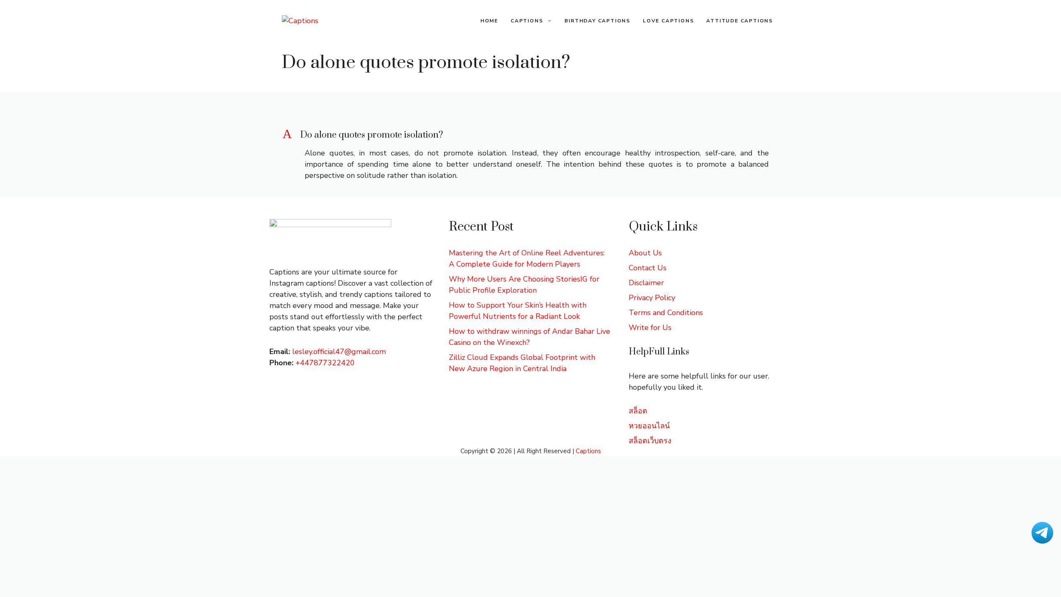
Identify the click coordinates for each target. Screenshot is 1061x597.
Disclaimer (646, 283)
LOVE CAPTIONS (668, 20)
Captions (527, 20)
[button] (530, 135)
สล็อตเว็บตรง (650, 441)
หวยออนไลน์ (649, 426)
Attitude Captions (739, 20)
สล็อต (638, 411)
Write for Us (650, 327)
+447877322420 (325, 363)
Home (489, 20)
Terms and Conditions (666, 313)
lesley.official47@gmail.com (339, 352)
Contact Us (647, 268)
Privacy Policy (652, 298)
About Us (645, 253)
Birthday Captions (597, 20)
